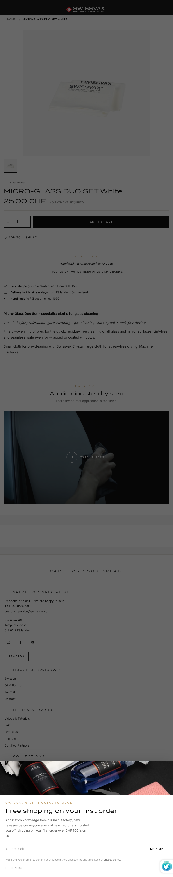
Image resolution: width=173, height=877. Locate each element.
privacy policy (112, 859)
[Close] (165, 769)
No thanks (13, 868)
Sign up (156, 848)
